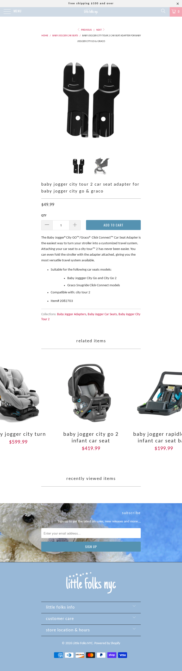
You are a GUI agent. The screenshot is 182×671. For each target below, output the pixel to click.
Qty (43, 215)
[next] (135, 99)
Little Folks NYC (83, 643)
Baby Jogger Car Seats (102, 314)
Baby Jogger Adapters (71, 314)
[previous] (46, 99)
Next (99, 30)
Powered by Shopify (107, 643)
